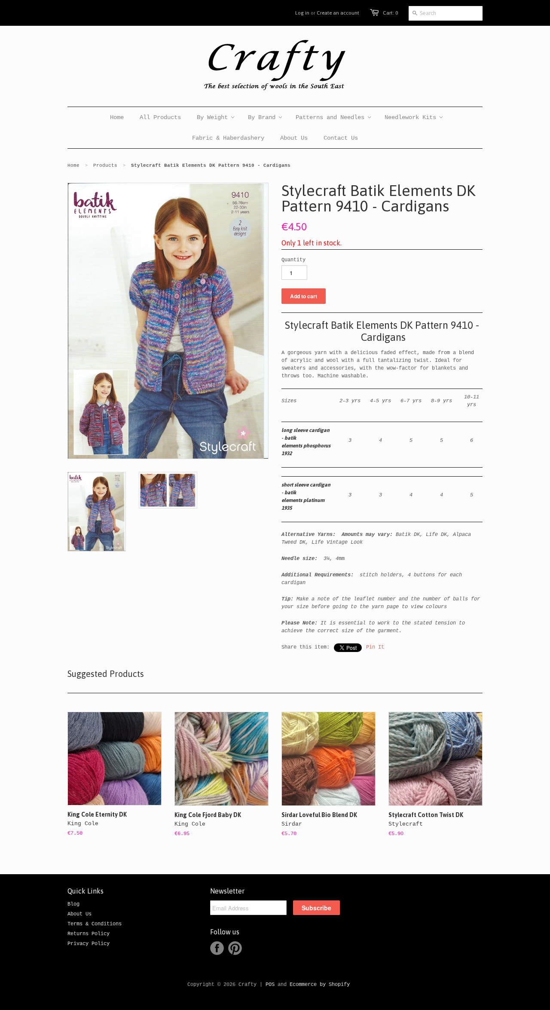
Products (105, 165)
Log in (302, 13)
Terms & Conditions (94, 924)
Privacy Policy (88, 944)
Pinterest (235, 948)
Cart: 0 (390, 13)
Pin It (375, 647)
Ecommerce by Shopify (320, 985)
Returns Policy (88, 934)
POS (270, 985)
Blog (73, 904)
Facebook (217, 948)
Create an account (338, 13)
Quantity (293, 260)
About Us (79, 914)
